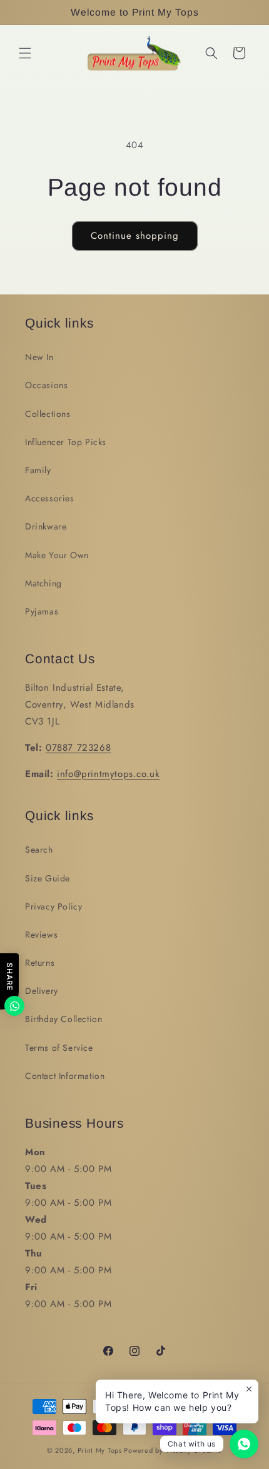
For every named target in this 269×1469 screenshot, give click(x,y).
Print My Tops (100, 1450)
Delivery (41, 991)
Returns (39, 962)
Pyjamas (41, 611)
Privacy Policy (53, 906)
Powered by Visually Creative (173, 1450)
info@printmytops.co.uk (108, 774)
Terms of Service (59, 1047)
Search (39, 849)
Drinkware (45, 526)
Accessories (49, 498)
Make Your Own (57, 555)
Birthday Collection (63, 1019)
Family (38, 470)
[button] (25, 53)
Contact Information (64, 1076)
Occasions (46, 385)
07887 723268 (78, 748)
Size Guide (47, 878)
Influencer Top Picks (65, 442)
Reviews (41, 934)
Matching (43, 583)
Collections (48, 414)
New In (39, 357)
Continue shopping (135, 236)
